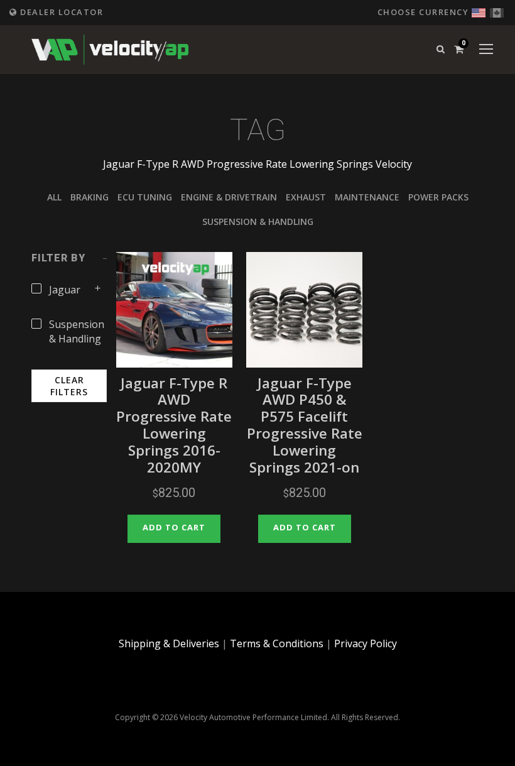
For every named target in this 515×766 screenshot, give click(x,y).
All (54, 197)
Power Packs (438, 197)
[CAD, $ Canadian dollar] (497, 11)
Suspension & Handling (257, 221)
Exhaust (306, 197)
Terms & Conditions (276, 643)
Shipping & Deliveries (169, 643)
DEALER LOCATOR (60, 12)
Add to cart (174, 527)
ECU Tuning (144, 197)
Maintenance (367, 197)
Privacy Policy (365, 643)
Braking (89, 197)
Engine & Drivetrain (229, 197)
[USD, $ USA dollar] (478, 11)
